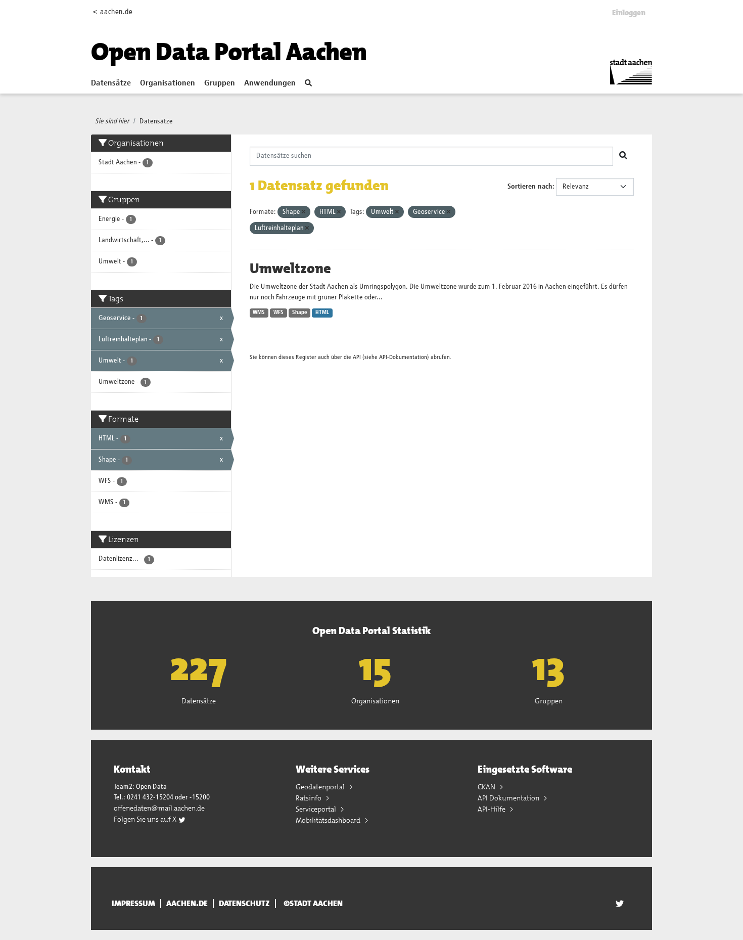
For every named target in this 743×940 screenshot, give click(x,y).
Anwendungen (270, 83)
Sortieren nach (529, 186)
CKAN (487, 786)
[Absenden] (623, 156)
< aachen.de (112, 12)
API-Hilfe (492, 809)
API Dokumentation (509, 797)
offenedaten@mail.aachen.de (159, 808)
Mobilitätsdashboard (329, 820)
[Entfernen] (303, 212)
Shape (299, 312)
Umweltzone (290, 268)
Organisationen (167, 83)
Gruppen (219, 83)
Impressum (133, 903)
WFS (278, 312)
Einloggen (628, 13)
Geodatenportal (321, 786)
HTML (322, 312)
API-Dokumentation (403, 357)
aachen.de (187, 903)
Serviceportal (317, 809)
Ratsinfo (309, 797)
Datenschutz (244, 903)
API (357, 357)
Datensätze (111, 83)
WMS (259, 312)
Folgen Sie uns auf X (146, 819)
